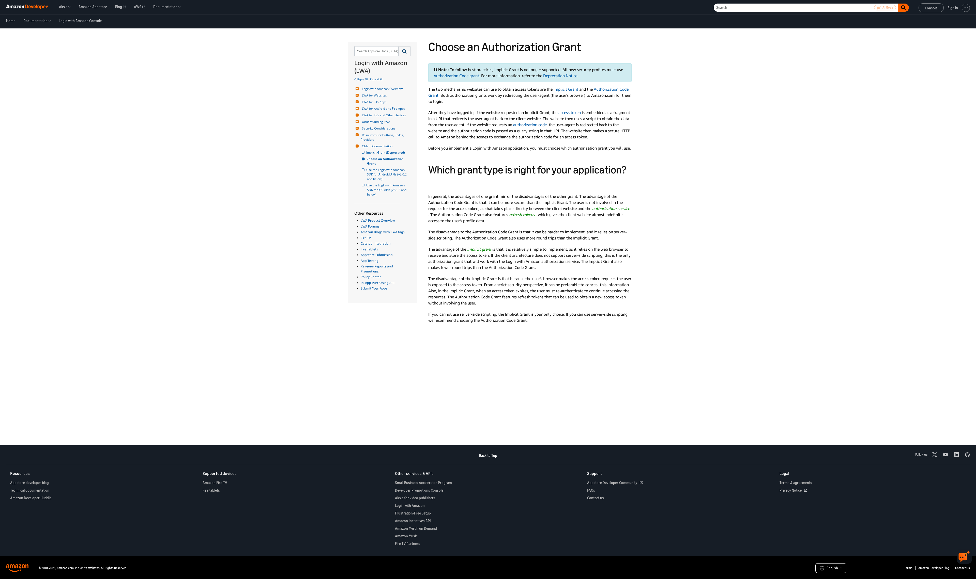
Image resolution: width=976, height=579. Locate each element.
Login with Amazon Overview (382, 89)
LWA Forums (370, 226)
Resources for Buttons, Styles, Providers (383, 137)
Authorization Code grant (456, 75)
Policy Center (371, 277)
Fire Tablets (369, 249)
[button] (404, 51)
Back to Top (488, 455)
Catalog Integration (376, 243)
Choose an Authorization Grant (385, 161)
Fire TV (366, 238)
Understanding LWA (376, 122)
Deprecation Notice (560, 75)
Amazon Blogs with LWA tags (383, 232)
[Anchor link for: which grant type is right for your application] (433, 182)
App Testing (369, 261)
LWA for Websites (374, 95)
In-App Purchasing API (377, 283)
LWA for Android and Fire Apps (383, 108)
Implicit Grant (566, 89)
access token (569, 112)
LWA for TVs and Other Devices (384, 115)
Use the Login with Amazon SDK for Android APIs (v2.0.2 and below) (387, 174)
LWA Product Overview (378, 220)
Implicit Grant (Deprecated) (386, 152)
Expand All (376, 79)
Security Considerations (378, 128)
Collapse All (361, 79)
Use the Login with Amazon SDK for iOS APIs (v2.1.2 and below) (387, 190)
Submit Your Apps (374, 288)
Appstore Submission (377, 255)
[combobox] (376, 51)
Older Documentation (377, 146)
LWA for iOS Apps (374, 102)
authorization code (530, 124)
